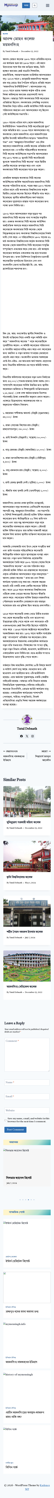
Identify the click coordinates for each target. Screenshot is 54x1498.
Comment (12, 1041)
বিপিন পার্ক (12, 1467)
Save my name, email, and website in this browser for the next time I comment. (28, 1120)
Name (10, 1082)
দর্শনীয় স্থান (9, 1463)
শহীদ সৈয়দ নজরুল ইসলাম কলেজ (25, 932)
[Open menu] (47, 5)
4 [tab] (28, 1199)
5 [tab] (31, 1199)
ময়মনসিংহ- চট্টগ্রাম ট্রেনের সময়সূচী (24, 1178)
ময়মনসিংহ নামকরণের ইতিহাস (13, 756)
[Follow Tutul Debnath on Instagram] (32, 736)
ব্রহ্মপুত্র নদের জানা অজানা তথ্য (22, 1311)
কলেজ (5, 34)
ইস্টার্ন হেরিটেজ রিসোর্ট (18, 1261)
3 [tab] (25, 1199)
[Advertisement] (27, 303)
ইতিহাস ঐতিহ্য (11, 1307)
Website (10, 1110)
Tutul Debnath (11, 51)
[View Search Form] (34, 5)
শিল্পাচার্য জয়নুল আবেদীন (43, 756)
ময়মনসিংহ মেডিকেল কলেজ (22, 987)
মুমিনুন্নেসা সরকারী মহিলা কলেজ (24, 822)
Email (10, 1096)
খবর (26, 5)
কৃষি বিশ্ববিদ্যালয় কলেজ (19, 877)
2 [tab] (22, 1199)
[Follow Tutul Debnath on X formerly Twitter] (27, 736)
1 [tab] (20, 1199)
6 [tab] (34, 1199)
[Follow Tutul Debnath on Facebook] (21, 736)
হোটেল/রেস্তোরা (11, 1257)
